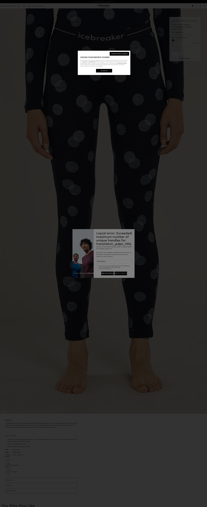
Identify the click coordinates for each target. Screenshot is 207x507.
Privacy (85, 61)
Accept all (104, 70)
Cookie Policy (92, 61)
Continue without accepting (119, 53)
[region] (104, 63)
